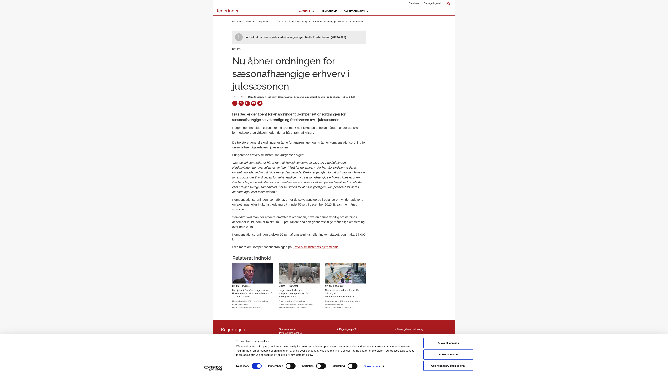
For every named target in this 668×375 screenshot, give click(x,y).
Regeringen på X (347, 329)
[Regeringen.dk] (247, 330)
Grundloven (414, 3)
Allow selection (448, 354)
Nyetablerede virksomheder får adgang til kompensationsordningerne (342, 293)
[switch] (291, 366)
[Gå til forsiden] (227, 9)
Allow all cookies (448, 342)
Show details (372, 366)
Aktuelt (304, 11)
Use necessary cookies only (448, 365)
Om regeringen (354, 11)
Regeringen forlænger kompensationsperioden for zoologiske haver (294, 293)
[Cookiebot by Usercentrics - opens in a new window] (213, 368)
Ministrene (329, 11)
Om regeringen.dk (433, 3)
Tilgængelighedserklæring (410, 329)
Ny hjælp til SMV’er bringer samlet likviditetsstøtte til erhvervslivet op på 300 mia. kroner (252, 293)
